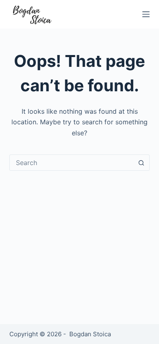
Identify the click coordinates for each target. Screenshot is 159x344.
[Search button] (141, 162)
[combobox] (71, 162)
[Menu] (146, 14)
